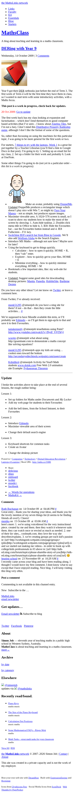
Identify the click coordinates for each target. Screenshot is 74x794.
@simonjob (11, 685)
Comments (43, 55)
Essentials (13, 18)
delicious (13, 470)
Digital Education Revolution (51, 459)
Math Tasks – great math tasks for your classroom (31, 739)
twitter (11, 480)
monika (5, 521)
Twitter (57, 290)
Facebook (16, 625)
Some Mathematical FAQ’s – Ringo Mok (27, 730)
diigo (11, 473)
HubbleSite (52, 281)
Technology (30, 459)
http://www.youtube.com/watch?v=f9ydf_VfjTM (35, 332)
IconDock (56, 786)
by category (7, 670)
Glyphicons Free (19, 786)
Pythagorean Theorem (36, 368)
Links (11, 8)
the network (15, 753)
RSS (13, 748)
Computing (17, 459)
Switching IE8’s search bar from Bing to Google (34, 235)
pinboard (13, 477)
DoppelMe (66, 204)
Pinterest (28, 625)
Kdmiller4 (13, 362)
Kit (10, 14)
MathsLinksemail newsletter (10, 598)
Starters (12, 24)
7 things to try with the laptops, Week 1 (36, 144)
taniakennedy (15, 329)
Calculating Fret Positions (20, 721)
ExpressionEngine (58, 777)
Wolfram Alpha (26, 238)
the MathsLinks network (14, 2)
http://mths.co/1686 (41, 462)
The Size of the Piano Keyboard (23, 712)
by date (5, 664)
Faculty (12, 11)
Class (15, 32)
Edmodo (20, 320)
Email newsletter (10, 613)
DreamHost (33, 777)
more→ (5, 649)
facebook (13, 486)
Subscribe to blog (32, 613)
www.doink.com (27, 365)
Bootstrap (5, 781)
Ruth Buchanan (9, 508)
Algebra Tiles (58, 123)
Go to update (23, 111)
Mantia (31, 281)
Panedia (40, 281)
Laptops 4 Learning (10, 462)
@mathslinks (25, 688)
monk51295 (14, 305)
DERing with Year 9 (18, 48)
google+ (12, 483)
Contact (63, 753)
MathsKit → (15, 495)
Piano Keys (13, 703)
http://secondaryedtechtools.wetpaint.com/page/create (37, 356)
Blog (11, 21)
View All (5, 748)
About (4, 756)
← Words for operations (21, 492)
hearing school (9, 558)
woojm (12, 338)
